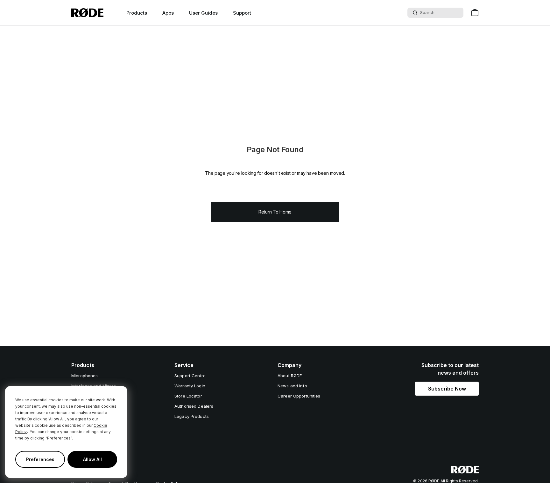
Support (242, 12)
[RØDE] (87, 12)
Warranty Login (189, 385)
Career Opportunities (299, 395)
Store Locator (188, 395)
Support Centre (190, 375)
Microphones (84, 375)
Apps (168, 12)
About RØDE (290, 375)
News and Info (292, 385)
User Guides (203, 12)
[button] (447, 389)
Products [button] (136, 12)
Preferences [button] (40, 459)
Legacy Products (191, 416)
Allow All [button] (92, 459)
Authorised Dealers (193, 406)
